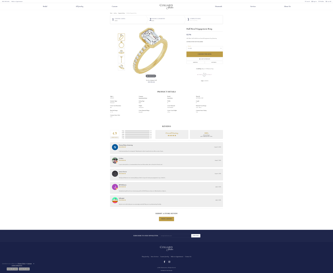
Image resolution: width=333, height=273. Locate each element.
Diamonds (218, 6)
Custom (114, 6)
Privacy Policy (160, 264)
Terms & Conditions (168, 264)
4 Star (123, 132)
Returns (214, 62)
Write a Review (166, 219)
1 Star (123, 137)
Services (253, 6)
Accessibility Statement (178, 264)
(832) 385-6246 (151, 82)
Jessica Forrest (123, 171)
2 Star (123, 136)
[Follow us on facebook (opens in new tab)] (164, 262)
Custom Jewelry (164, 256)
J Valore (121, 158)
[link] (5, 1)
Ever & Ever (170, 98)
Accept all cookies (24, 269)
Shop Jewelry (145, 256)
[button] (307, 1)
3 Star (123, 134)
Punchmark (169, 270)
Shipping (195, 62)
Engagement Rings (121, 13)
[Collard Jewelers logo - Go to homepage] (166, 6)
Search (116, 20)
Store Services (155, 256)
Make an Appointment (177, 256)
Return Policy (153, 264)
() (150, 130)
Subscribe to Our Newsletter (145, 236)
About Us (287, 6)
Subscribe (196, 235)
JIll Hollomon (122, 185)
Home (111, 13)
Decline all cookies (12, 269)
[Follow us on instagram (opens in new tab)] (169, 262)
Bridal (45, 6)
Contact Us (188, 256)
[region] (151, 52)
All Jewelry (79, 6)
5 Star (123, 130)
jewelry (115, 13)
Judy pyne (121, 198)
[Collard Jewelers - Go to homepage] (166, 248)
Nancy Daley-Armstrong (126, 145)
